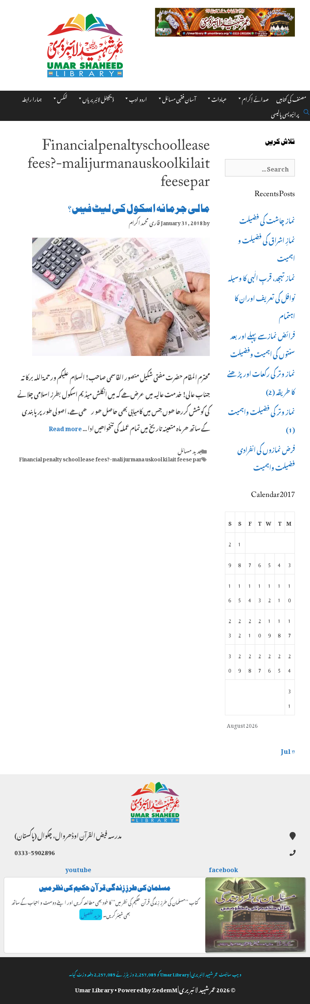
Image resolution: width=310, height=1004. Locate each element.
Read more (65, 427)
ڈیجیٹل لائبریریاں (98, 98)
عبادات (219, 98)
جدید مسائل (190, 450)
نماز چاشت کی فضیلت (267, 219)
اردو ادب (138, 98)
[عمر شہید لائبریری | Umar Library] (85, 43)
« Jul (288, 750)
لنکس (62, 98)
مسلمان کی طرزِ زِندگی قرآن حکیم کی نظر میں (104, 888)
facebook (224, 868)
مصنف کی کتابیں (291, 98)
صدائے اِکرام (255, 98)
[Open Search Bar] (306, 111)
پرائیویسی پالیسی (285, 113)
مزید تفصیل (91, 914)
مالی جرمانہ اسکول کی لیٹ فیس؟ (139, 208)
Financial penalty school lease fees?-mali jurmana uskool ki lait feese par (110, 458)
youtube (78, 868)
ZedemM (164, 988)
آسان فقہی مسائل (179, 98)
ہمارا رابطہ (32, 98)
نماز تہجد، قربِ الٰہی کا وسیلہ (261, 277)
